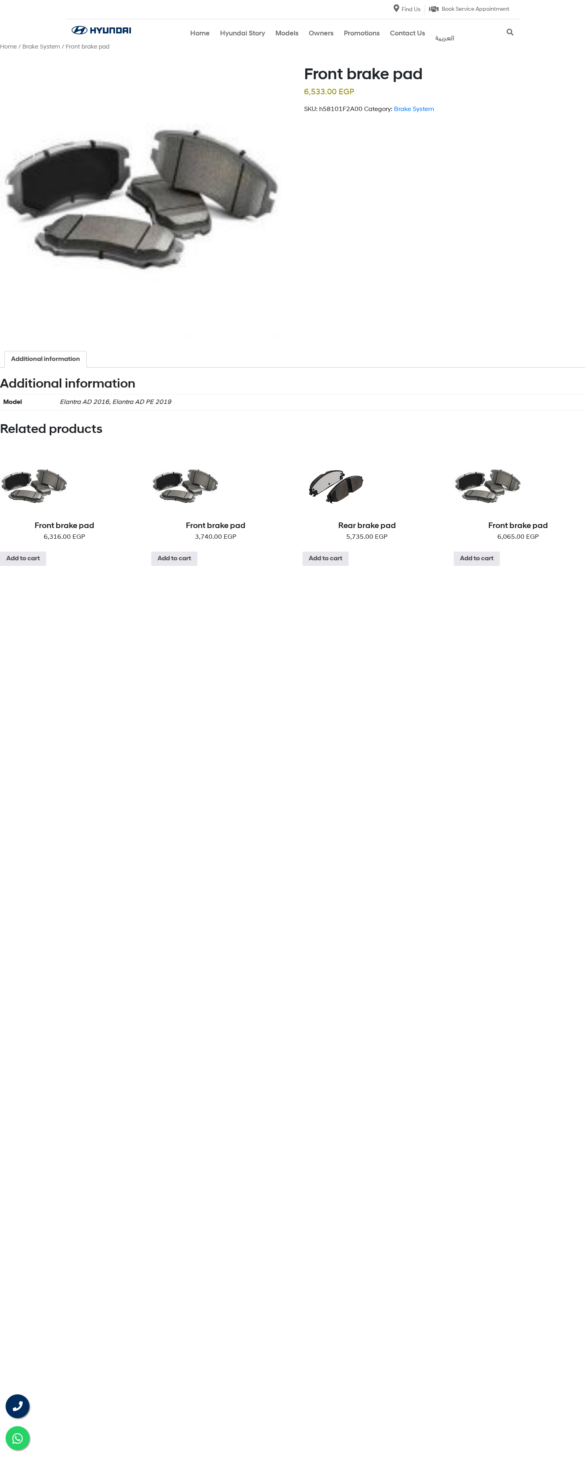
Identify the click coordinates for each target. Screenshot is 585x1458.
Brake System (41, 47)
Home (200, 33)
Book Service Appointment (475, 9)
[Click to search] (510, 33)
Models (286, 33)
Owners (321, 33)
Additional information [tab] (45, 359)
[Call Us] (17, 1406)
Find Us (411, 10)
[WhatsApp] (17, 1438)
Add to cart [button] (23, 559)
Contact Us (407, 33)
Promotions (362, 33)
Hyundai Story (242, 33)
